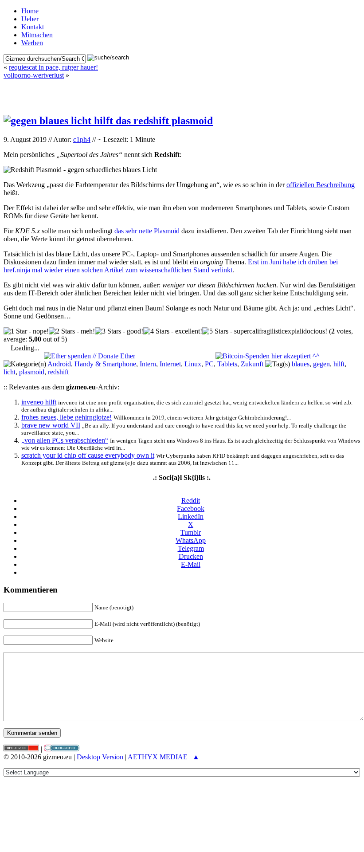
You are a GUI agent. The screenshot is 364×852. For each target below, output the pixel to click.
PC (209, 364)
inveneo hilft (38, 402)
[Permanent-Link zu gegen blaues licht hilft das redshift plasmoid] (108, 120)
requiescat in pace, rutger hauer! (53, 67)
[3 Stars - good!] (119, 331)
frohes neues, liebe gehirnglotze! (66, 417)
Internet (170, 364)
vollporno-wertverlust (34, 75)
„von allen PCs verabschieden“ (64, 440)
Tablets (227, 364)
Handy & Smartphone (105, 364)
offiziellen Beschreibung (320, 184)
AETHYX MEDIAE (158, 757)
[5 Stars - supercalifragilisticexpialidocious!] (264, 331)
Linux (192, 364)
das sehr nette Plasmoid (147, 231)
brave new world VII (50, 425)
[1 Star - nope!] (26, 331)
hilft (338, 364)
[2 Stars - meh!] (72, 331)
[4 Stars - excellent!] (172, 331)
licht (10, 372)
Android (59, 364)
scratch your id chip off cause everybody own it (87, 455)
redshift (58, 372)
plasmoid (31, 372)
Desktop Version (100, 757)
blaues (300, 364)
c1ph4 (81, 139)
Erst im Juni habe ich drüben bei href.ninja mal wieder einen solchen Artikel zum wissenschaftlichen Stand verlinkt (171, 266)
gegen (321, 364)
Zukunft (252, 364)
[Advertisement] (182, 92)
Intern (148, 364)
